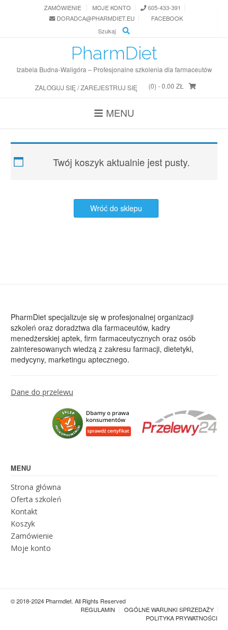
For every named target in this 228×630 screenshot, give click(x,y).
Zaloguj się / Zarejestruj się (86, 87)
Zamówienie (62, 7)
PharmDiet (114, 53)
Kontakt (24, 511)
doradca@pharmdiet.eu (95, 18)
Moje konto (111, 7)
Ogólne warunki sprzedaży (169, 609)
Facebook (166, 18)
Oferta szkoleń (36, 499)
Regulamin (98, 609)
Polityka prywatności (181, 618)
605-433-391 (163, 7)
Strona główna (36, 487)
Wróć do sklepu (116, 208)
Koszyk (23, 524)
